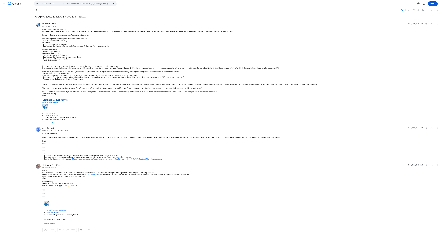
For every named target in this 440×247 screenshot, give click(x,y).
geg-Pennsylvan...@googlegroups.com (117, 157)
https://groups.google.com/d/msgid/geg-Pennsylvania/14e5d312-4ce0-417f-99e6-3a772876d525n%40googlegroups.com (116, 159)
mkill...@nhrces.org (59, 92)
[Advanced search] (113, 3)
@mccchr (74, 185)
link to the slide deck (92, 174)
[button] (4, 3)
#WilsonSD (69, 183)
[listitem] (237, 72)
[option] (53, 3)
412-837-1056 (50, 113)
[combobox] (89, 3)
